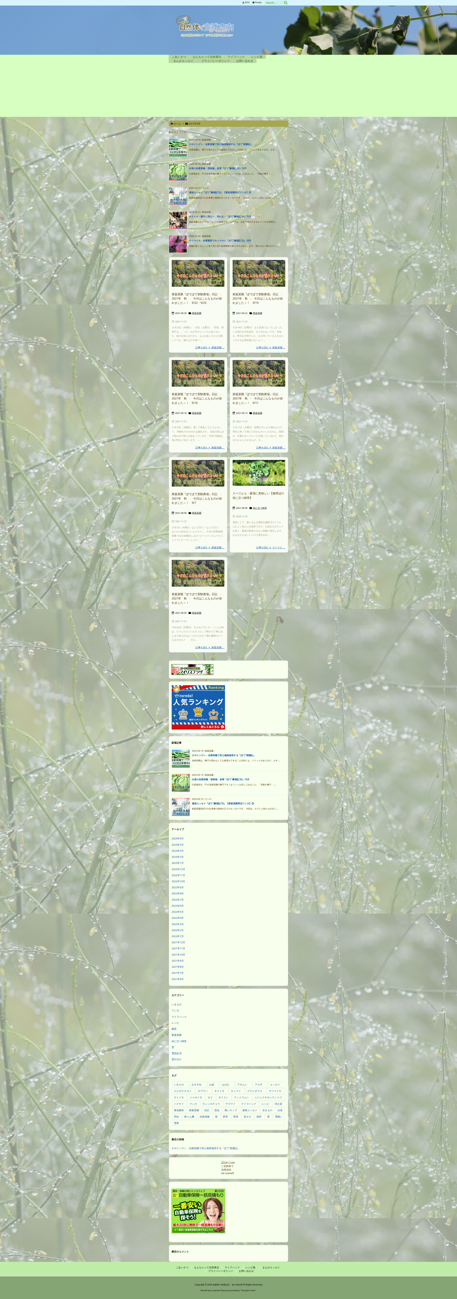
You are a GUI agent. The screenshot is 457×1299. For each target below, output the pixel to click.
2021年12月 (178, 942)
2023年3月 (178, 850)
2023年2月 (178, 857)
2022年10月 (178, 881)
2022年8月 (178, 893)
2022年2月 (178, 930)
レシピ (175, 1022)
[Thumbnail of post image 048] (198, 373)
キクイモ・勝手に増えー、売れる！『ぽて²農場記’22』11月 (220, 216)
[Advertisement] (228, 92)
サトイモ (179, 1097)
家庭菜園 (196, 313)
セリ (210, 1097)
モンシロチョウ (211, 1103)
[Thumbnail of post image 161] (198, 573)
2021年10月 (178, 954)
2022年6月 (178, 905)
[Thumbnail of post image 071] (259, 373)
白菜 (280, 1110)
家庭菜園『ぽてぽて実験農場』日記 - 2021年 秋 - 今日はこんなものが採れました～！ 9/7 (198, 498)
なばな (225, 1084)
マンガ (175, 1010)
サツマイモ (275, 1091)
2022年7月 (178, 899)
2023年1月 (178, 863)
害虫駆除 (179, 1110)
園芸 (174, 1028)
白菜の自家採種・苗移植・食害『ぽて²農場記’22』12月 (218, 168)
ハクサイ (179, 1103)
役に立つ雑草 (260, 508)
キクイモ (219, 1091)
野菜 (235, 1116)
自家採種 (205, 1116)
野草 (225, 1116)
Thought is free (248, 1290)
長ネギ (247, 1116)
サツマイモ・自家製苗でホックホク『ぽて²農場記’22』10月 (220, 240)
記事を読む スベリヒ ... (270, 547)
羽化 (176, 1116)
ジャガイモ (196, 1097)
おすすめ (197, 1084)
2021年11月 (178, 948)
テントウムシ (241, 1097)
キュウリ (236, 1091)
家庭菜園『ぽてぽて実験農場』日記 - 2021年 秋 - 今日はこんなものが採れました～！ (198, 598)
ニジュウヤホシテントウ (268, 1097)
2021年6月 (178, 979)
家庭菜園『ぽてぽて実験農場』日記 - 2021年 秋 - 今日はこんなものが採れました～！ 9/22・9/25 (198, 298)
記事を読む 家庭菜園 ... (209, 347)
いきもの (177, 1004)
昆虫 (216, 1110)
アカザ (258, 1084)
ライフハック (179, 1016)
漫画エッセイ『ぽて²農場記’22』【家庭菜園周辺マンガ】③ (220, 192)
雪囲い (278, 1116)
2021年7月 (178, 972)
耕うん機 (189, 1116)
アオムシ (242, 1084)
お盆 (211, 1084)
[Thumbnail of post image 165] (259, 273)
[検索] (285, 3)
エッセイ (275, 1084)
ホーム (177, 123)
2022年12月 (178, 869)
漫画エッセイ (249, 1110)
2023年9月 (178, 838)
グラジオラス (254, 1091)
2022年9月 (178, 887)
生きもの (267, 1110)
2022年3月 (178, 924)
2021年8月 (178, 966)
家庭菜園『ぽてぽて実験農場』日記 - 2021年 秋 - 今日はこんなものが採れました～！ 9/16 (198, 398)
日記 (206, 1110)
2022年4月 (178, 918)
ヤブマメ (230, 1103)
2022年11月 (178, 875)
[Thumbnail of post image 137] (198, 473)
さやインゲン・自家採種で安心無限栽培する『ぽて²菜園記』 (221, 144)
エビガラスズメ (182, 1091)
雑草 (259, 1116)
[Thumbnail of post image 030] (198, 273)
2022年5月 (178, 911)
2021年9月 (178, 960)
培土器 (278, 1103)
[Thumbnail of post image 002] (259, 473)
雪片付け (177, 1059)
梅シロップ (231, 1110)
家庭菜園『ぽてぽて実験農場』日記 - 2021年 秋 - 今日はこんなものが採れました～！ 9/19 (259, 298)
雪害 (176, 1123)
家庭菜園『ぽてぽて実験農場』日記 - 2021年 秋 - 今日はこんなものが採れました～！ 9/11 (259, 398)
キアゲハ (203, 1091)
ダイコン (223, 1097)
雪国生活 (177, 1053)
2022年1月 (178, 936)
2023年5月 (178, 844)
